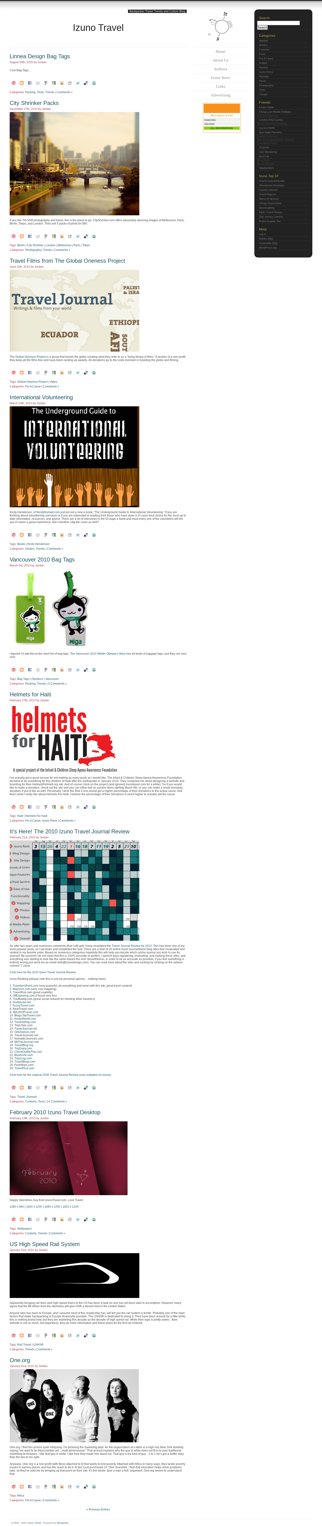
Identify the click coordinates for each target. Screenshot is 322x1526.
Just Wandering (268, 151)
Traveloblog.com (25, 1022)
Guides (29, 548)
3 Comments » (57, 683)
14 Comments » (57, 1101)
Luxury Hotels (267, 127)
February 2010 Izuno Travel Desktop (55, 1112)
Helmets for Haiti (30, 694)
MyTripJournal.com (26, 1042)
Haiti (20, 816)
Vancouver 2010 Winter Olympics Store (101, 653)
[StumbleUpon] (94, 83)
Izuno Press (49, 820)
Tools (40, 92)
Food (262, 54)
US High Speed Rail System (45, 1244)
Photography (33, 250)
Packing (30, 92)
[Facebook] (30, 83)
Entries (266, 238)
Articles (263, 45)
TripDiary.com (23, 1048)
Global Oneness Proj (28, 356)
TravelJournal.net (25, 1028)
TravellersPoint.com (25, 985)
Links (220, 86)
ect (44, 356)
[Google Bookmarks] (54, 83)
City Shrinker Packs (34, 103)
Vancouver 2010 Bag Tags (42, 559)
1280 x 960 (17, 1206)
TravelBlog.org (23, 1045)
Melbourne (64, 245)
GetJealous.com (24, 1032)
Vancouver (52, 679)
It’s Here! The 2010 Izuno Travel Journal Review (69, 831)
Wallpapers (24, 1228)
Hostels (263, 67)
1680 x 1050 (52, 1206)
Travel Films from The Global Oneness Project (67, 261)
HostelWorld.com (25, 1018)
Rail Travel (24, 1344)
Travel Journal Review (272, 180)
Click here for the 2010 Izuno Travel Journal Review (43, 972)
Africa (20, 1495)
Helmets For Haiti (36, 816)
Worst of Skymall (268, 198)
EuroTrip (264, 156)
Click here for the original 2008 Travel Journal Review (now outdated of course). (61, 1075)
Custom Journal (268, 189)
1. (11, 985)
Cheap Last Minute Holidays (275, 111)
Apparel (263, 40)
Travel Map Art (267, 194)
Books (21, 544)
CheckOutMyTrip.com (28, 1051)
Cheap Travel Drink (270, 203)
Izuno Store (220, 77)
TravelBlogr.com (24, 1061)
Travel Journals (27, 1096)
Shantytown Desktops (271, 185)
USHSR (38, 1344)
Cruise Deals (266, 107)
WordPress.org (268, 247)
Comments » (64, 92)
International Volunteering (41, 397)
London (50, 245)
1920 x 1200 (70, 1206)
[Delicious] (86, 83)
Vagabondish (266, 167)
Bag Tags (23, 679)
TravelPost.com (24, 1068)
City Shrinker (35, 245)
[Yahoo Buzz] (62, 83)
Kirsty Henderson (38, 544)
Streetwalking (266, 207)
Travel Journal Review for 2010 (132, 946)
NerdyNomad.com (48, 512)
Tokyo (86, 245)
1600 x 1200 (34, 1206)
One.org (20, 1360)
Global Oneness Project (32, 381)
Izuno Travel (98, 27)
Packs (262, 80)
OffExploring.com (24, 995)
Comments (268, 243)
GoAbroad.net (22, 1002)
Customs (31, 1101)
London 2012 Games (271, 119)
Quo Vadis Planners (270, 132)
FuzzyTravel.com (23, 1005)
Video (53, 381)
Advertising (221, 95)
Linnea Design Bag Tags (40, 56)
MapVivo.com (21, 989)
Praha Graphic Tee (270, 221)
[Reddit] (70, 83)
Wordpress (62, 1523)
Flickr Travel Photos (270, 212)
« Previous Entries (98, 1509)
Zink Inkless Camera (271, 216)
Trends (49, 92)
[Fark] (46, 83)
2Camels (264, 147)
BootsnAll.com (23, 1055)
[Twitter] (78, 83)
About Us (220, 60)
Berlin (21, 245)
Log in (262, 234)
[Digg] (38, 83)
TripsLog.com (23, 1058)
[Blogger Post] (22, 83)
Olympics (37, 679)
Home (221, 51)
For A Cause (33, 386)
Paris (77, 245)
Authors (220, 69)
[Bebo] (14, 83)
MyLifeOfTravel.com (25, 1012)
